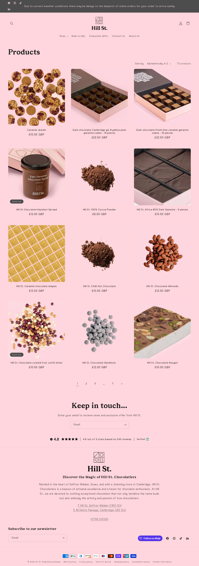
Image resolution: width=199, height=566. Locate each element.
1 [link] (77, 383)
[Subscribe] (125, 425)
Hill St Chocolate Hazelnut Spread (36, 209)
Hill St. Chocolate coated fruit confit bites (36, 362)
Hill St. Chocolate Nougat (162, 362)
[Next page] (121, 383)
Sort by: (139, 63)
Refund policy (70, 562)
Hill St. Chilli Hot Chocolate (99, 286)
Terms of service (103, 562)
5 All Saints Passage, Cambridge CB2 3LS (99, 510)
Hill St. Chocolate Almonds (162, 286)
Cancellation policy (141, 562)
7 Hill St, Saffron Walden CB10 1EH (99, 505)
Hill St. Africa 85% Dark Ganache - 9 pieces (162, 209)
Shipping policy (121, 562)
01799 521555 (99, 519)
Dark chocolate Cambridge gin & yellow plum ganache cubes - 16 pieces (99, 131)
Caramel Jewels (36, 129)
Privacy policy (86, 562)
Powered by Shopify (51, 562)
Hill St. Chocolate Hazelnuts (99, 362)
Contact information (162, 562)
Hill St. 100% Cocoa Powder (99, 209)
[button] (11, 23)
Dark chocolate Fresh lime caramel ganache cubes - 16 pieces (162, 131)
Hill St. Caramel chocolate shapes (36, 286)
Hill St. (38, 562)
